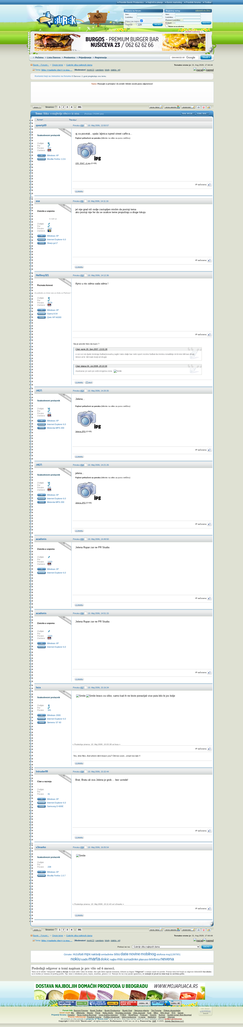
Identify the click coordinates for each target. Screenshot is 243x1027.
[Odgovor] (188, 108)
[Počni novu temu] (156, 108)
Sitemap (171, 1017)
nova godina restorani (108, 1015)
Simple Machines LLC (174, 1021)
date (125, 954)
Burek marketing (174, 2)
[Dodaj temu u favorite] (203, 108)
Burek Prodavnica (112, 1010)
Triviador (71, 1015)
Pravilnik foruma (193, 2)
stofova (160, 954)
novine (134, 954)
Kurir (149, 1013)
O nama (141, 1017)
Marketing (152, 1017)
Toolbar (208, 2)
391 (79, 107)
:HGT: (39, 390)
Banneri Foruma (81, 1010)
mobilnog (148, 954)
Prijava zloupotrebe (172, 1010)
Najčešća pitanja (155, 2)
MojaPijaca (133, 1015)
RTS (173, 1013)
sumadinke (130, 959)
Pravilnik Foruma (94, 1017)
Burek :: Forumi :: (41, 65)
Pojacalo (144, 1015)
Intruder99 (42, 771)
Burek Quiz (127, 1010)
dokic (105, 959)
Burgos (162, 1015)
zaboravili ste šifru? (203, 10)
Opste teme (57, 65)
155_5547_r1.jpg (83, 163)
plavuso (143, 959)
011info (153, 1015)
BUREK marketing (192, 32)
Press (97, 1013)
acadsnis (41, 539)
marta (94, 958)
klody (107, 70)
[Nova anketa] (172, 108)
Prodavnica (69, 57)
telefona (154, 959)
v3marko (41, 847)
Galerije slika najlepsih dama (79, 65)
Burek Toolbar (96, 1010)
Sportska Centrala (123, 1013)
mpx (87, 954)
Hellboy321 (42, 275)
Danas (180, 1013)
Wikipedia (80, 1013)
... (75, 107)
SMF (154, 1021)
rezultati (78, 954)
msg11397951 (173, 954)
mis (120, 959)
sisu (117, 954)
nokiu (75, 959)
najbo (113, 959)
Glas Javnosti (139, 1013)
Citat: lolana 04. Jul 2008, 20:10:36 (91, 366)
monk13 (90, 70)
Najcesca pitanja (141, 1010)
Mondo (90, 1013)
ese (38, 201)
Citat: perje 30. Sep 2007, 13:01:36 (91, 349)
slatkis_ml (115, 70)
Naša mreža (108, 1013)
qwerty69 (41, 125)
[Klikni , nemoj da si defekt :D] (89, 383)
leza (38, 687)
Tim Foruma (156, 1010)
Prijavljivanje (85, 57)
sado (84, 959)
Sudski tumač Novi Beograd (179, 1015)
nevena (167, 959)
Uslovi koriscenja (129, 1017)
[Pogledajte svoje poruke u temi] (209, 108)
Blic (72, 1013)
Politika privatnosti (111, 1017)
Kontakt (162, 1017)
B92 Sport (164, 1013)
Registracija (101, 57)
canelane (99, 70)
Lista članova (53, 57)
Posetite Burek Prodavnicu (131, 2)
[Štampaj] (198, 108)
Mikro (156, 1013)
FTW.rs (123, 1015)
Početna (39, 57)
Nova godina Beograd (86, 1015)
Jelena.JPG (80, 431)
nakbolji (95, 954)
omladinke (107, 954)
